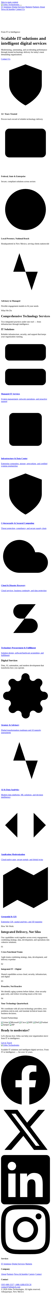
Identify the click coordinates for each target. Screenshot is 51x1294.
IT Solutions (6, 7)
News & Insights (8, 9)
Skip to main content (9, 2)
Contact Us (20, 9)
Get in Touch (6, 1043)
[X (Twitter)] (25, 1154)
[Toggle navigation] (21, 5)
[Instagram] (25, 1253)
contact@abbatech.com (10, 1287)
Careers (31, 1274)
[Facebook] (25, 1104)
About (42, 7)
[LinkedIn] (25, 1204)
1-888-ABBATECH (23, 1284)
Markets (28, 7)
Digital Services (18, 7)
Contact (38, 1274)
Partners (36, 7)
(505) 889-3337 (7, 1284)
